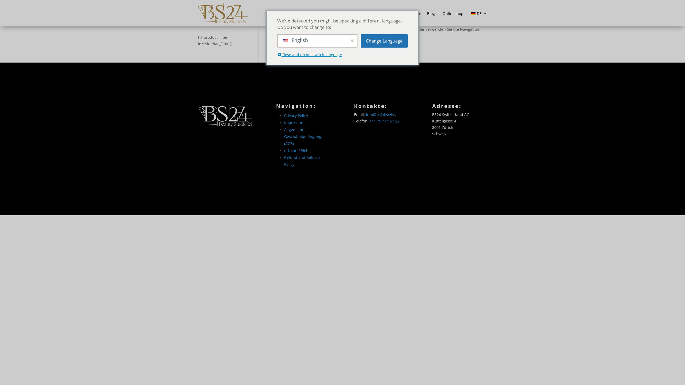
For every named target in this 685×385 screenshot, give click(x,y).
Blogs (432, 13)
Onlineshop (453, 13)
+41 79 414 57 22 (384, 121)
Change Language (384, 41)
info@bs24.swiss (381, 114)
